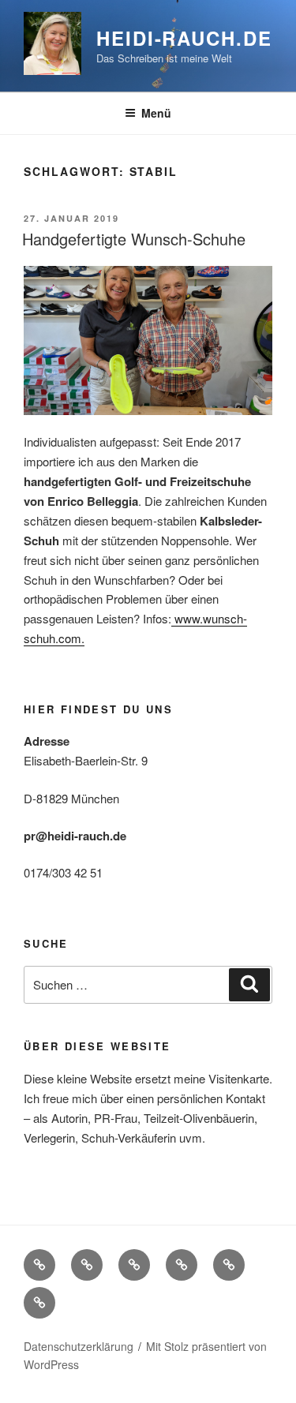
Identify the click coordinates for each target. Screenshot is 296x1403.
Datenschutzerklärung (78, 1346)
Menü (156, 113)
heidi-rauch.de (184, 37)
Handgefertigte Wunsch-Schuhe (133, 238)
